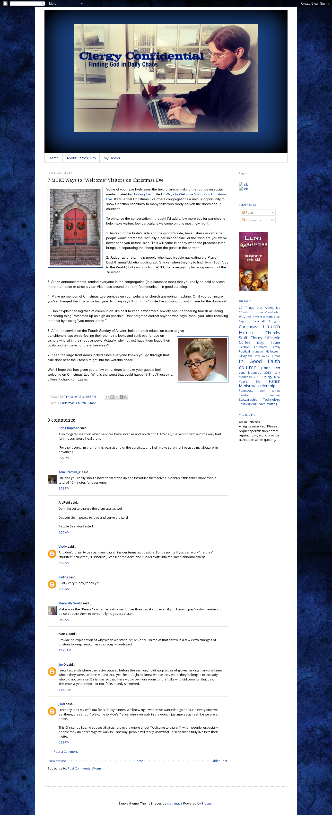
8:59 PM (64, 488)
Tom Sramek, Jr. (70, 472)
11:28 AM (65, 650)
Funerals (258, 351)
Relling (63, 577)
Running (275, 395)
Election (244, 347)
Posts (249, 212)
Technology (271, 399)
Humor (275, 356)
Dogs (260, 342)
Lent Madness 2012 (255, 372)
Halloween (273, 351)
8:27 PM (64, 458)
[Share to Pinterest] (125, 397)
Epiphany (260, 347)
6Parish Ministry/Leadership (259, 312)
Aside (277, 317)
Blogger (207, 803)
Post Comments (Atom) (84, 768)
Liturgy (267, 377)
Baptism (244, 321)
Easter (275, 342)
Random (245, 395)
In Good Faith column (259, 364)
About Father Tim (81, 157)
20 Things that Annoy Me (259, 307)
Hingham (245, 356)
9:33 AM (64, 589)
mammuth (174, 803)
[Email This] (107, 397)
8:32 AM (64, 563)
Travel (261, 404)
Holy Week (261, 356)
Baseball (259, 321)
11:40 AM (65, 690)
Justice (265, 368)
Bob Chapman (69, 428)
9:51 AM (64, 619)
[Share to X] (116, 397)
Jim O (62, 664)
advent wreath (263, 317)
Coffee (245, 342)
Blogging (274, 321)
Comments (253, 220)
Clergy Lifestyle (265, 337)
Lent (277, 368)
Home (53, 157)
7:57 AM (64, 532)
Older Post (219, 761)
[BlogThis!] (112, 397)
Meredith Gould (70, 603)
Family (275, 347)
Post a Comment (66, 751)
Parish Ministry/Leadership (259, 384)
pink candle (270, 390)
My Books (112, 157)
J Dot (62, 704)
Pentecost (246, 390)
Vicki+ (63, 546)
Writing (272, 404)
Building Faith (143, 194)
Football (245, 351)
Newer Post (57, 761)
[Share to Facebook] (121, 397)
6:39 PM (64, 742)
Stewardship (248, 399)
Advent (245, 316)
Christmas (67, 403)
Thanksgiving (247, 404)
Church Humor (86, 403)
